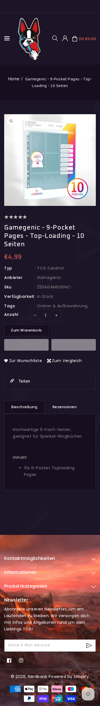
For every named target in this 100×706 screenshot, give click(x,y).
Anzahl (11, 314)
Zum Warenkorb (26, 330)
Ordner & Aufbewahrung (62, 306)
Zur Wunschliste (25, 360)
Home (14, 79)
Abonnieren (89, 645)
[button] (57, 38)
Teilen (23, 381)
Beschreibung (24, 407)
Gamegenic (49, 277)
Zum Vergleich (67, 360)
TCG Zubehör (50, 268)
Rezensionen (64, 407)
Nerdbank (37, 676)
